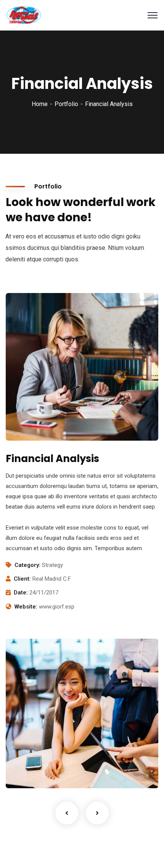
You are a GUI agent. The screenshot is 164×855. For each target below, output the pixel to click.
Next (97, 813)
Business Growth (47, 761)
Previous (66, 813)
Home (40, 104)
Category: (27, 565)
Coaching (31, 772)
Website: (25, 606)
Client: (22, 578)
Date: (21, 592)
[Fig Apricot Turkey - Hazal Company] (24, 14)
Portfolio (66, 104)
